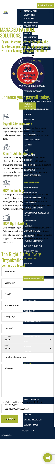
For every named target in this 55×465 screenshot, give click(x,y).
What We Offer (29, 15)
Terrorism (27, 346)
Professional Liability (32, 336)
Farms (26, 76)
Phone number (12, 305)
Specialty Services (30, 273)
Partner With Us (30, 11)
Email (8, 294)
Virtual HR (28, 263)
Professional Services (32, 139)
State (7, 345)
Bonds (26, 341)
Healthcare (28, 96)
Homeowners (28, 379)
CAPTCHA (10, 419)
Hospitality (28, 114)
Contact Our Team (30, 26)
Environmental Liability (32, 321)
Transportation (29, 170)
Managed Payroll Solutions (34, 278)
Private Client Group (31, 399)
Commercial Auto (30, 301)
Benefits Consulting (31, 187)
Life (25, 384)
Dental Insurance (30, 202)
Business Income (30, 291)
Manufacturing (29, 119)
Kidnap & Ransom (30, 331)
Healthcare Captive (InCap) (33, 241)
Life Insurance (29, 236)
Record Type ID (12, 404)
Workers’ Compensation (32, 356)
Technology (28, 160)
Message (9, 368)
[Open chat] (47, 457)
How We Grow (29, 18)
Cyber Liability (29, 311)
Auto (26, 369)
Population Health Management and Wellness (36, 214)
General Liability (30, 326)
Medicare (27, 394)
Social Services (29, 155)
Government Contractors (33, 91)
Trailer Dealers (29, 165)
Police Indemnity (30, 134)
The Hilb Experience (31, 22)
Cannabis (27, 66)
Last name (10, 282)
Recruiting (28, 268)
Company (10, 316)
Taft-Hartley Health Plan (33, 246)
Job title (9, 327)
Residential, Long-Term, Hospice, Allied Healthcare (37, 102)
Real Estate (28, 144)
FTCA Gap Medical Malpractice (34, 86)
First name (10, 271)
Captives (27, 296)
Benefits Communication (32, 197)
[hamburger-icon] (50, 12)
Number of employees (16, 356)
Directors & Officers (31, 316)
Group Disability (30, 220)
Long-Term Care (29, 389)
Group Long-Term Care (32, 231)
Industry (8, 336)
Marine (26, 124)
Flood (26, 374)
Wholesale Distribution (32, 175)
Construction (29, 71)
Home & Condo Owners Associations (36, 109)
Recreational (28, 404)
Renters (27, 409)
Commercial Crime (30, 306)
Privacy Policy (6, 435)
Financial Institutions (32, 81)
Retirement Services (31, 251)
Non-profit (28, 129)
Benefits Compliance (31, 192)
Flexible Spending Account (33, 207)
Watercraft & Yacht (31, 425)
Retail (26, 150)
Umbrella (27, 351)
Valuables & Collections (33, 419)
